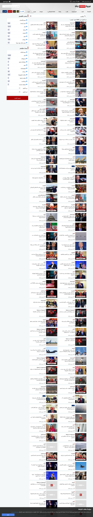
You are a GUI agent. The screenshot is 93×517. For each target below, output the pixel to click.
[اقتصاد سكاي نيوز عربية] (22, 11)
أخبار (83, 11)
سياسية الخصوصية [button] (15, 512)
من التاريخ (25, 88)
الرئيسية (89, 11)
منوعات (41, 11)
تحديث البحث (17, 98)
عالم (67, 11)
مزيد (29, 11)
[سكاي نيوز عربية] (83, 6)
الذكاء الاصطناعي (51, 11)
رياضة (60, 11)
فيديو (34, 11)
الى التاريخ (25, 92)
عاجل (14, 11)
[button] (10, 11)
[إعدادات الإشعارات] (18, 11)
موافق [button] (8, 514)
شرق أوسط (74, 11)
